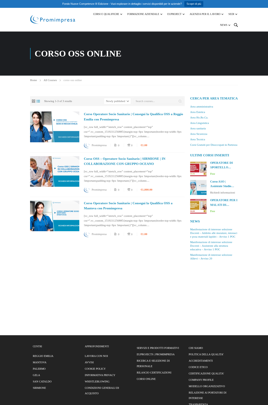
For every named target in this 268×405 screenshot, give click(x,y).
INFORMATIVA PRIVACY (100, 375)
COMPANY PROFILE (201, 379)
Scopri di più (194, 3)
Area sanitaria (198, 128)
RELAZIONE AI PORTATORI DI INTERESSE (207, 395)
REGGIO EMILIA (43, 356)
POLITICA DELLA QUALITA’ (206, 354)
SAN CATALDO (42, 381)
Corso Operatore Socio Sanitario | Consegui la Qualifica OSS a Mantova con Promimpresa (128, 205)
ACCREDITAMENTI (201, 360)
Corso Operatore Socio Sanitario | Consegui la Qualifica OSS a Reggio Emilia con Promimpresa (133, 116)
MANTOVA (39, 362)
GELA (36, 375)
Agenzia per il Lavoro (205, 14)
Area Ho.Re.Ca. (199, 117)
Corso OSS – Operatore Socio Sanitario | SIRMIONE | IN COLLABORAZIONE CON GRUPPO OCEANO (124, 161)
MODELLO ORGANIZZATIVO (207, 386)
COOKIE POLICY (95, 368)
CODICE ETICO (198, 367)
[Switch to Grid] (33, 101)
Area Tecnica (197, 139)
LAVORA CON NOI (96, 356)
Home (33, 80)
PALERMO (39, 368)
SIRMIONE (39, 387)
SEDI (231, 14)
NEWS (223, 25)
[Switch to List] (38, 101)
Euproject (174, 14)
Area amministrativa (201, 106)
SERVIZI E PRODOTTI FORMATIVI (158, 348)
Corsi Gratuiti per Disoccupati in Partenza (213, 144)
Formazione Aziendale (143, 14)
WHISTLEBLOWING (97, 381)
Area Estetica (197, 112)
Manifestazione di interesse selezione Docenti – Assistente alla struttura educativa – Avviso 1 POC (211, 246)
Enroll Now (54, 126)
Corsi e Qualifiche (106, 14)
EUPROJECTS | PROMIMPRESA (156, 354)
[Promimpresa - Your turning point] (53, 19)
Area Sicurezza (198, 133)
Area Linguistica (199, 123)
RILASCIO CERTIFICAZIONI (154, 372)
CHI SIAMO (196, 348)
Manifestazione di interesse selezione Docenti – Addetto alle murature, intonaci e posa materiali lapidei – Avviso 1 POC (213, 233)
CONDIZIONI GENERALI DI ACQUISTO (102, 390)
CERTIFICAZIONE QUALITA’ (206, 373)
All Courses (50, 80)
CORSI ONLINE (146, 378)
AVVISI (89, 362)
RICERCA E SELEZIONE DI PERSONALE (153, 363)
